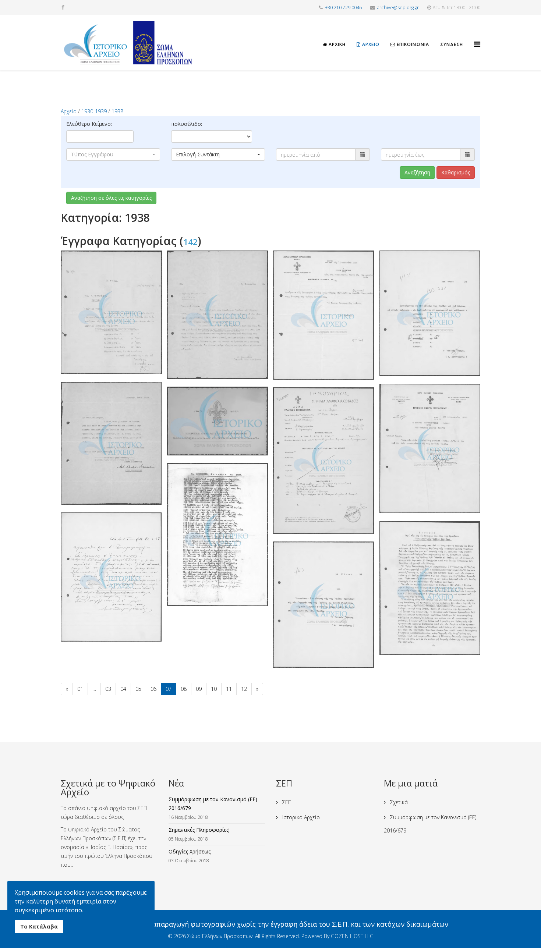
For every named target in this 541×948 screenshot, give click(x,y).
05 (138, 688)
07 (169, 688)
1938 (117, 111)
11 (229, 688)
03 (108, 688)
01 (80, 688)
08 (184, 688)
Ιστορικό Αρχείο (300, 817)
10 (214, 688)
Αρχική (336, 44)
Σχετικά (398, 802)
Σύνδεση (451, 44)
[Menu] (477, 37)
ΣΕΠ (286, 802)
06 (153, 688)
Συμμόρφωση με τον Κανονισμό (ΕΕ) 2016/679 (430, 824)
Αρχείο (370, 44)
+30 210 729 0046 (343, 7)
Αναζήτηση (417, 172)
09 (199, 688)
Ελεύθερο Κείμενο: (89, 123)
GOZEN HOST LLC (352, 936)
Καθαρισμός (455, 172)
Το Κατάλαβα (39, 926)
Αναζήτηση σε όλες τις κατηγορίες (111, 197)
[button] (113, 154)
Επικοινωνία (412, 44)
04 (123, 688)
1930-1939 (94, 111)
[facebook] (62, 7)
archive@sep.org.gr (398, 7)
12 (244, 688)
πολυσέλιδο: (186, 123)
